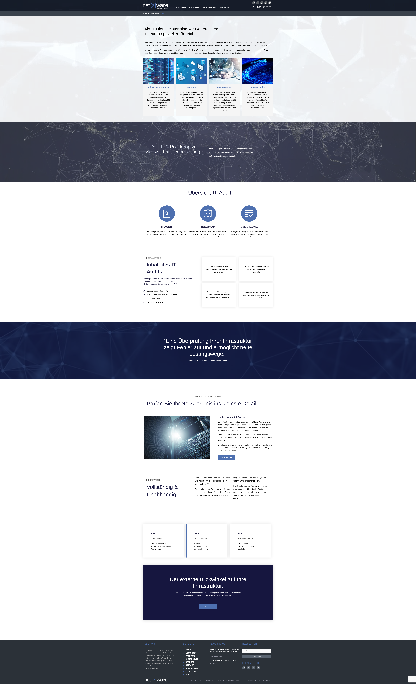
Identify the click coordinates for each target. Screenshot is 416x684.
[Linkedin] (265, 2)
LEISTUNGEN (154, 13)
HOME (145, 13)
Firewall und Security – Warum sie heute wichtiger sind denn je (224, 652)
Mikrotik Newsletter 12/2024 (222, 660)
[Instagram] (261, 2)
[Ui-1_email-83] (253, 2)
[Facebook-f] (257, 2)
